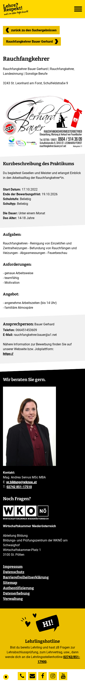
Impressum (13, 566)
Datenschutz (13, 572)
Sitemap (10, 583)
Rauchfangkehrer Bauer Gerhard (29, 42)
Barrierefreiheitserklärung (26, 577)
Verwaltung (13, 599)
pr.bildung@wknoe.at (21, 482)
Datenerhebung (16, 593)
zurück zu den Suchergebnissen (34, 30)
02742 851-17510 (19, 487)
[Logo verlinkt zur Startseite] (16, 9)
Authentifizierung (18, 588)
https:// (8, 354)
